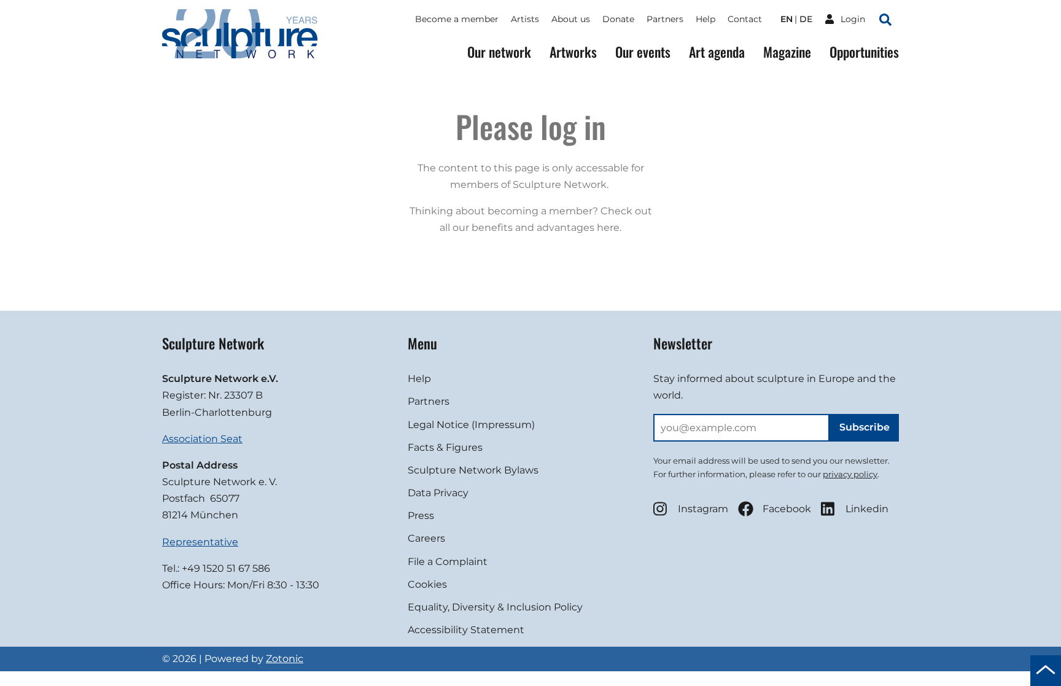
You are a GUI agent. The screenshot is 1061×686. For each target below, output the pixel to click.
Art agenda (717, 51)
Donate (618, 19)
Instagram (703, 509)
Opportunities (864, 51)
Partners (665, 19)
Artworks (573, 51)
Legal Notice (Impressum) (471, 425)
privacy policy (850, 474)
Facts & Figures (445, 447)
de (805, 19)
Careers (426, 538)
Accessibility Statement (466, 630)
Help (705, 19)
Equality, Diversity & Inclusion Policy (495, 607)
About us (570, 19)
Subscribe (864, 427)
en (786, 19)
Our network (499, 51)
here (608, 227)
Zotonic (284, 659)
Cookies (427, 584)
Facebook (787, 509)
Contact (745, 19)
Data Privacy (438, 493)
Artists (525, 19)
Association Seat (202, 439)
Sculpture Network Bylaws (473, 470)
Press (421, 515)
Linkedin (866, 509)
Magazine (787, 51)
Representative (200, 542)
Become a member (457, 19)
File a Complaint (448, 561)
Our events (642, 51)
